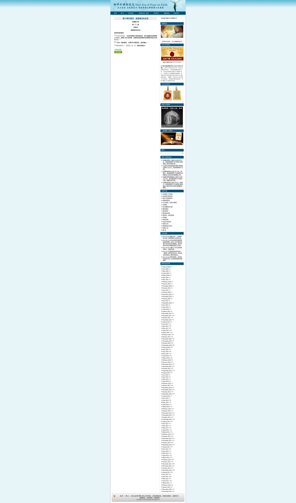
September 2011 (167, 470)
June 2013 (166, 425)
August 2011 (166, 472)
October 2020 (166, 292)
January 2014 (166, 411)
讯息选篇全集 (156, 496)
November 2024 (167, 286)
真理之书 (165, 224)
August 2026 (166, 267)
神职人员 (165, 228)
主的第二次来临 (168, 194)
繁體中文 (174, 18)
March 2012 (166, 457)
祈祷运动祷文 (166, 496)
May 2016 (165, 353)
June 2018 (166, 307)
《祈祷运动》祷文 (143, 13)
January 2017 (166, 336)
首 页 (122, 496)
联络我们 (157, 498)
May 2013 (165, 428)
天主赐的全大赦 (168, 207)
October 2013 (166, 417)
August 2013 (166, 421)
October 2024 (166, 288)
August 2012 (166, 447)
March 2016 (166, 358)
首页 (115, 13)
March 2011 (166, 483)
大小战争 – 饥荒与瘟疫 (170, 202)
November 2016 (167, 341)
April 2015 (166, 381)
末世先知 (165, 219)
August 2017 (166, 322)
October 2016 (166, 343)
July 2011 (165, 474)
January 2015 (166, 385)
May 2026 (165, 271)
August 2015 (166, 372)
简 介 (122, 13)
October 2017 (166, 317)
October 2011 (166, 468)
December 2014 (167, 387)
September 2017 (167, 320)
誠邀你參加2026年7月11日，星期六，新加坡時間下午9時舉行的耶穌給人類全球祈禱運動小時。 (173, 173)
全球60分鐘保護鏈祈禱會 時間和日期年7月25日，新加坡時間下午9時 (173, 167)
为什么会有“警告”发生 (138, 496)
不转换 (163, 18)
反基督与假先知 (168, 196)
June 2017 (166, 326)
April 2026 (166, 273)
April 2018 (166, 309)
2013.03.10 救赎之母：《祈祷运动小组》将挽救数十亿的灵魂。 (172, 237)
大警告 (165, 204)
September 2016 (167, 345)
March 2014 (166, 406)
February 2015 (167, 383)
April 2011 (166, 481)
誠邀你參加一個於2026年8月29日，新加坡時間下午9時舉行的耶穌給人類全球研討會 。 (173, 162)
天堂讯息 (131, 13)
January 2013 (166, 436)
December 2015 (167, 364)
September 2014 (167, 394)
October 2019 (166, 298)
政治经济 (165, 211)
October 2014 (166, 392)
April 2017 (166, 330)
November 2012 (167, 440)
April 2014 (166, 404)
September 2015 (167, 370)
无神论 (165, 217)
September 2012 (167, 444)
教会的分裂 (166, 213)
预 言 (164, 230)
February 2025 (167, 281)
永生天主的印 (167, 221)
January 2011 (166, 487)
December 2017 (167, 313)
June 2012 (166, 451)
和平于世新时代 (168, 198)
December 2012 (167, 438)
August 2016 (166, 347)
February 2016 (167, 360)
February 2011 (167, 485)
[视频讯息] (177, 41)
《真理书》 (156, 13)
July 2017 (165, 324)
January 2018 (166, 311)
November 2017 (167, 315)
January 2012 (166, 461)
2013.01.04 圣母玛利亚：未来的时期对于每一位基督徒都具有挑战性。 (172, 258)
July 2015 (165, 375)
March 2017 (166, 332)
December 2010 (167, 489)
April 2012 (166, 455)
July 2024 (165, 290)
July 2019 (165, 300)
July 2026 (165, 269)
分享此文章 (117, 49)
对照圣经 (176, 13)
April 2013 (166, 430)
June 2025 (166, 277)
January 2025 (166, 284)
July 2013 (165, 423)
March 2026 (166, 275)
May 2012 (165, 453)
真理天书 (175, 496)
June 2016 (166, 351)
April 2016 (166, 356)
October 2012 (166, 442)
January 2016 (166, 362)
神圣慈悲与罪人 (168, 226)
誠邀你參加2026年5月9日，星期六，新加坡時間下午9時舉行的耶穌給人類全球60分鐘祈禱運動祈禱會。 (173, 185)
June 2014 (166, 400)
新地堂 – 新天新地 (168, 215)
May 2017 (165, 328)
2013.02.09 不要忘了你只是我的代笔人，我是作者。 (172, 248)
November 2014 (167, 389)
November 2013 (167, 415)
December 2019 (167, 294)
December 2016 (167, 339)
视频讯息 (166, 13)
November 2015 (167, 366)
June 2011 (166, 476)
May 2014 (165, 402)
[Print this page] (118, 53)
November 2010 (167, 491)
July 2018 (165, 305)
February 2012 (167, 459)
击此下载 (165, 62)
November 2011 (167, 466)
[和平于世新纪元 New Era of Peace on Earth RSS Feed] (114, 496)
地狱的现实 (166, 200)
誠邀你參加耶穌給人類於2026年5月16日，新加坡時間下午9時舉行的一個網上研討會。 (173, 178)
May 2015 (165, 379)
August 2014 (166, 396)
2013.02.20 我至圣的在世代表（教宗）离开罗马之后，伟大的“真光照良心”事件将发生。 (172, 253)
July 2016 (165, 349)
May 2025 (165, 279)
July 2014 (165, 398)
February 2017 (167, 334)
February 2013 (167, 434)
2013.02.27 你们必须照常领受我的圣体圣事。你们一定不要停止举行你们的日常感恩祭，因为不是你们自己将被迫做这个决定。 (172, 242)
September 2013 (167, 419)
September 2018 (167, 303)
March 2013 (166, 432)
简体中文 (168, 18)
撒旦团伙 (165, 209)
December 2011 (167, 464)
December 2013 (167, 413)
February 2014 (167, 409)
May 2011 (165, 478)
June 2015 (166, 377)
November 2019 (167, 296)
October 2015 (166, 368)
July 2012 (165, 449)
